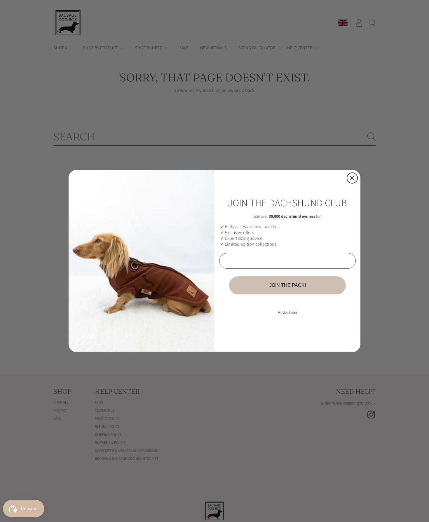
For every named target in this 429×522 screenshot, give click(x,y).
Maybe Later (287, 313)
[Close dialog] (352, 178)
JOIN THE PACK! (287, 285)
